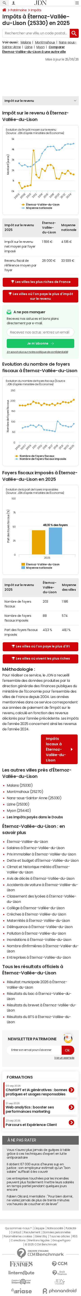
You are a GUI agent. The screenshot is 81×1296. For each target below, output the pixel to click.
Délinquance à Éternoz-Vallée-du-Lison (39, 927)
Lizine (28, 47)
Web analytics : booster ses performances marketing (30, 1107)
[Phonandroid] (59, 1291)
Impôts (36, 10)
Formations (20, 1077)
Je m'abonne (37, 343)
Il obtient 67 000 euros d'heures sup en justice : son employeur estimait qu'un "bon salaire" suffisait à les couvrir (38, 1168)
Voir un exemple (64, 1057)
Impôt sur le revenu (19, 100)
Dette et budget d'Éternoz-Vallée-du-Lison (43, 860)
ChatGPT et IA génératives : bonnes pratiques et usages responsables (36, 1090)
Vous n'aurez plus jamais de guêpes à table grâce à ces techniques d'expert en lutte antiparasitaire (38, 1153)
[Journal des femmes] (21, 1264)
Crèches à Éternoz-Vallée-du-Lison (36, 914)
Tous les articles (60, 1236)
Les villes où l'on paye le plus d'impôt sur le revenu (43, 296)
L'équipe (39, 1228)
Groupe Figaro (61, 1240)
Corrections (18, 1240)
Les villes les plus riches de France (43, 281)
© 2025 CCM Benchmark (40, 1244)
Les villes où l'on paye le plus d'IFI (43, 646)
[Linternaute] (21, 1273)
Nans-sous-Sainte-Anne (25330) (34, 798)
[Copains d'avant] (21, 1282)
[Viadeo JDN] (59, 1282)
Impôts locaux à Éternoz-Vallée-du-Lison (56, 749)
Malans (26, 42)
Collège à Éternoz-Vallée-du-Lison (35, 908)
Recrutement (32, 1232)
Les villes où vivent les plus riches (43, 658)
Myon (40, 47)
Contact (16, 1232)
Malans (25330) (20, 785)
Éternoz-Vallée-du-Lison (27, 841)
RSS (75, 1236)
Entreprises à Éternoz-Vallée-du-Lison (39, 957)
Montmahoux (45, 42)
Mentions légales (39, 1240)
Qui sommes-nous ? (18, 1228)
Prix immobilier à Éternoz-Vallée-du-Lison (41, 854)
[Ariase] (21, 1290)
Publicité (71, 1228)
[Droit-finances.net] (59, 1273)
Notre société (55, 1228)
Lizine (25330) (18, 804)
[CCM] (59, 1264)
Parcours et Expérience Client (31, 1122)
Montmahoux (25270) (25, 791)
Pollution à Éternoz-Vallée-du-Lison (36, 933)
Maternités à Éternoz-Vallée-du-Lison (38, 920)
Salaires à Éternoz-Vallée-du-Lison (36, 848)
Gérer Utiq (41, 1236)
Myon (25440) (19, 810)
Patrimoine (19, 10)
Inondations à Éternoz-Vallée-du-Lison (39, 939)
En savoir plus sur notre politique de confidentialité (37, 352)
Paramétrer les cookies (18, 1236)
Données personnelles (57, 1232)
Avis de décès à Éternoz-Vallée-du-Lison (40, 878)
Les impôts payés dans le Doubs (35, 817)
